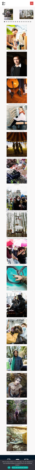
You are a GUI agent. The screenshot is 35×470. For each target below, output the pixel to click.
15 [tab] (30, 21)
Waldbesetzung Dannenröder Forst (16, 238)
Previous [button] (3, 14)
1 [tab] (4, 21)
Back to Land (16, 398)
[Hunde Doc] (17, 331)
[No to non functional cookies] (33, 465)
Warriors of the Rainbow (16, 452)
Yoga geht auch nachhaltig (17, 131)
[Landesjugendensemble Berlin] (17, 90)
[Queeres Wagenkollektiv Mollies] (17, 305)
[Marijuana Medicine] (17, 412)
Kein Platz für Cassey (17, 372)
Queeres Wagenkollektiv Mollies (17, 318)
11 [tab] (23, 21)
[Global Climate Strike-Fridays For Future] (17, 198)
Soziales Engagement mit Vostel (17, 50)
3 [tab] (8, 21)
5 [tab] (11, 21)
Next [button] (31, 14)
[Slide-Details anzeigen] (8, 14)
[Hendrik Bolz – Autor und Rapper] (17, 64)
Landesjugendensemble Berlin (16, 104)
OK (9, 467)
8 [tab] (17, 21)
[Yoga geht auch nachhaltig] (17, 117)
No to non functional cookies (20, 467)
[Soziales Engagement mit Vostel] (17, 37)
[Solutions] (17, 171)
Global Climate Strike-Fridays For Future (17, 211)
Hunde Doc (17, 345)
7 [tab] (15, 21)
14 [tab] (28, 21)
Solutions (16, 184)
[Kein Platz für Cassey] (17, 358)
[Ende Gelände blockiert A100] (17, 251)
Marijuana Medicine (17, 425)
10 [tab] (21, 21)
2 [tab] (6, 21)
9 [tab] (19, 21)
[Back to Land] (17, 385)
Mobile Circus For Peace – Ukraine (16, 157)
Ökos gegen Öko (16, 291)
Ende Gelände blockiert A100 (17, 265)
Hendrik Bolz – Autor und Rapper (17, 77)
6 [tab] (13, 21)
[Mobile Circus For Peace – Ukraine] (17, 144)
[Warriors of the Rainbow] (17, 439)
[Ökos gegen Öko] (17, 278)
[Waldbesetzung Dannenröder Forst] (17, 224)
